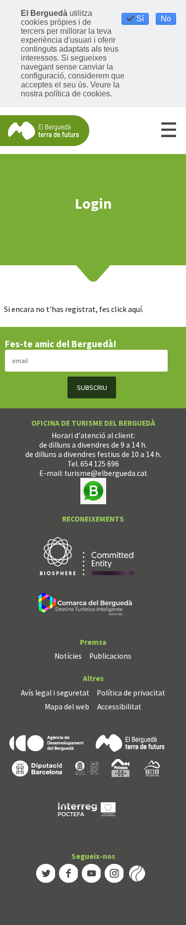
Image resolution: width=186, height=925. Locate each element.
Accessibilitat (119, 706)
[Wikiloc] (136, 872)
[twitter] (45, 872)
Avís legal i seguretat (55, 692)
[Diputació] (37, 767)
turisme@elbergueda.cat (105, 473)
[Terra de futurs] (130, 742)
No (166, 18)
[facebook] (68, 872)
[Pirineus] (120, 767)
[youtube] (91, 872)
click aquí (126, 309)
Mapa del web (67, 706)
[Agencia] (46, 742)
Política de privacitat (131, 692)
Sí (139, 18)
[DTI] (87, 605)
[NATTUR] (152, 767)
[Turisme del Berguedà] (44, 130)
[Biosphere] (86, 555)
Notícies (68, 656)
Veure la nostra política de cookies (70, 89)
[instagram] (114, 872)
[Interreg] (87, 808)
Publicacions (110, 656)
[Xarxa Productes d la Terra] (86, 767)
